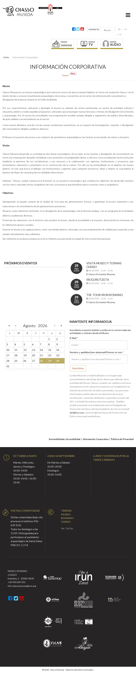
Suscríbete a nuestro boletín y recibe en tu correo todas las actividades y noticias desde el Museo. (100, 331)
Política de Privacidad (122, 439)
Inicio (6, 57)
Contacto (93, 29)
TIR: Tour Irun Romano (104, 295)
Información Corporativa (95, 439)
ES (119, 29)
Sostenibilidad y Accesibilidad (64, 439)
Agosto (30, 325)
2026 (42, 325)
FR (120, 34)
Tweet (65, 75)
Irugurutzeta (97, 279)
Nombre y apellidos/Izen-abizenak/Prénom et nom (97, 352)
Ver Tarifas (67, 528)
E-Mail (74, 338)
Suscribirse (78, 368)
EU (125, 29)
